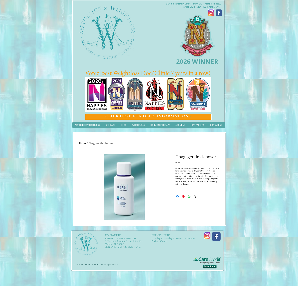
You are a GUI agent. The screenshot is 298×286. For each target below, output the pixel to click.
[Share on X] (195, 196)
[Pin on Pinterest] (183, 196)
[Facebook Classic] (219, 12)
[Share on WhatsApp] (189, 196)
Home (82, 143)
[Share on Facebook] (177, 196)
